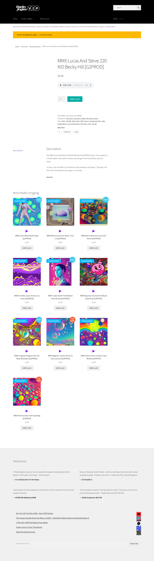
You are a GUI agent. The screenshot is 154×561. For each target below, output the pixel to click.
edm (103, 121)
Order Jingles (26, 18)
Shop (15, 18)
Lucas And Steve (73, 124)
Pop (89, 124)
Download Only (95, 121)
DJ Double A (87, 479)
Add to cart (75, 99)
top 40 (94, 124)
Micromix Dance (35, 46)
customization (110, 27)
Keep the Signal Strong (25, 532)
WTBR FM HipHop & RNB (25, 497)
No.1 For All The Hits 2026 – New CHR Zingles (34, 513)
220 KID (68, 121)
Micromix (24, 46)
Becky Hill (75, 121)
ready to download (51, 27)
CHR (81, 121)
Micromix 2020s (79, 118)
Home (17, 46)
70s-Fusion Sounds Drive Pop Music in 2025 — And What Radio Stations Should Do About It (52, 518)
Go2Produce (62, 124)
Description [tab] (18, 150)
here (38, 35)
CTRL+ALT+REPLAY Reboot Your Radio (32, 522)
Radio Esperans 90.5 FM (92, 497)
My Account (44, 18)
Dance (86, 121)
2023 (63, 121)
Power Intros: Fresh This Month (29, 527)
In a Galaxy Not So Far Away (27, 479)
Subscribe (134, 543)
